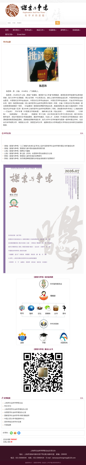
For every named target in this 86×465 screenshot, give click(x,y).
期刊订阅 (8, 34)
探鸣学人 (64, 30)
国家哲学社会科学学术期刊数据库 (16, 415)
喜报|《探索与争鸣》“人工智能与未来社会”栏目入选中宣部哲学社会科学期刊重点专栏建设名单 (39, 144)
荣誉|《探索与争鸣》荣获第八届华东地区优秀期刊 (23, 154)
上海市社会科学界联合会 (13, 403)
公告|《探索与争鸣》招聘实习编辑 (17, 149)
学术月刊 (7, 406)
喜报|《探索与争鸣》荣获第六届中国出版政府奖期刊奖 (24, 147)
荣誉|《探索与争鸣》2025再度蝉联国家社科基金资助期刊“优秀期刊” (29, 157)
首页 (7, 30)
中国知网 (7, 425)
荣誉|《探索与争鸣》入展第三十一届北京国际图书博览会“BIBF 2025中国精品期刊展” (35, 159)
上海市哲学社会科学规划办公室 (16, 409)
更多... (82, 133)
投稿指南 (76, 30)
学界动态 (28, 30)
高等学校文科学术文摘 (12, 422)
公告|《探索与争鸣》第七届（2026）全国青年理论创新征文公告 (28, 152)
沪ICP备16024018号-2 (54, 462)
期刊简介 (16, 30)
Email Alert (21, 34)
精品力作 (40, 30)
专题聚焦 (52, 30)
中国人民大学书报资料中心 (14, 419)
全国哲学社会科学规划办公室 (15, 412)
